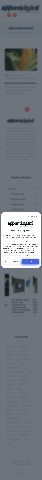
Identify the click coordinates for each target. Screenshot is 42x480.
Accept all (30, 262)
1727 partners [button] (17, 236)
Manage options (11, 262)
